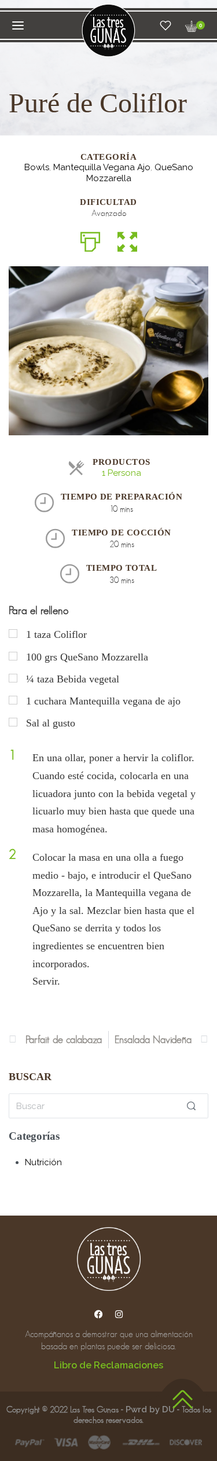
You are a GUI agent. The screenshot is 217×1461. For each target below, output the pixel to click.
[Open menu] (18, 25)
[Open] (165, 25)
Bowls (36, 167)
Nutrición (43, 1162)
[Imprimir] (90, 240)
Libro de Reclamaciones (108, 1365)
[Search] (191, 1105)
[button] (127, 240)
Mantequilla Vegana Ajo (101, 167)
